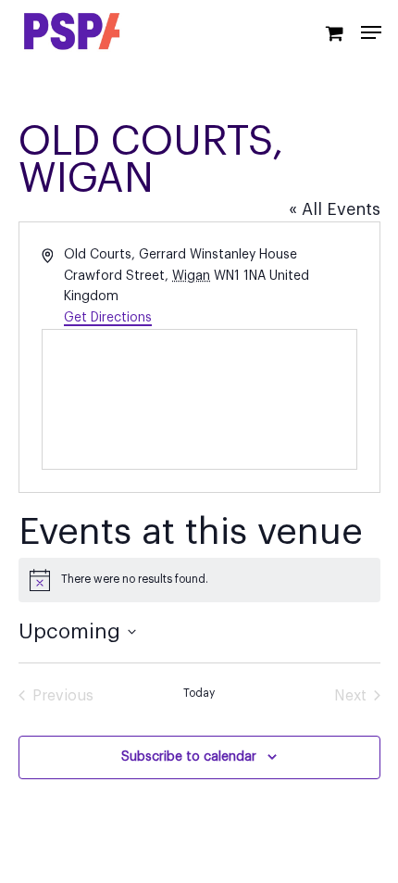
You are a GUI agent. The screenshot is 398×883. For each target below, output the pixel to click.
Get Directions (108, 317)
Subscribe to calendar (188, 757)
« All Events (334, 209)
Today (199, 693)
